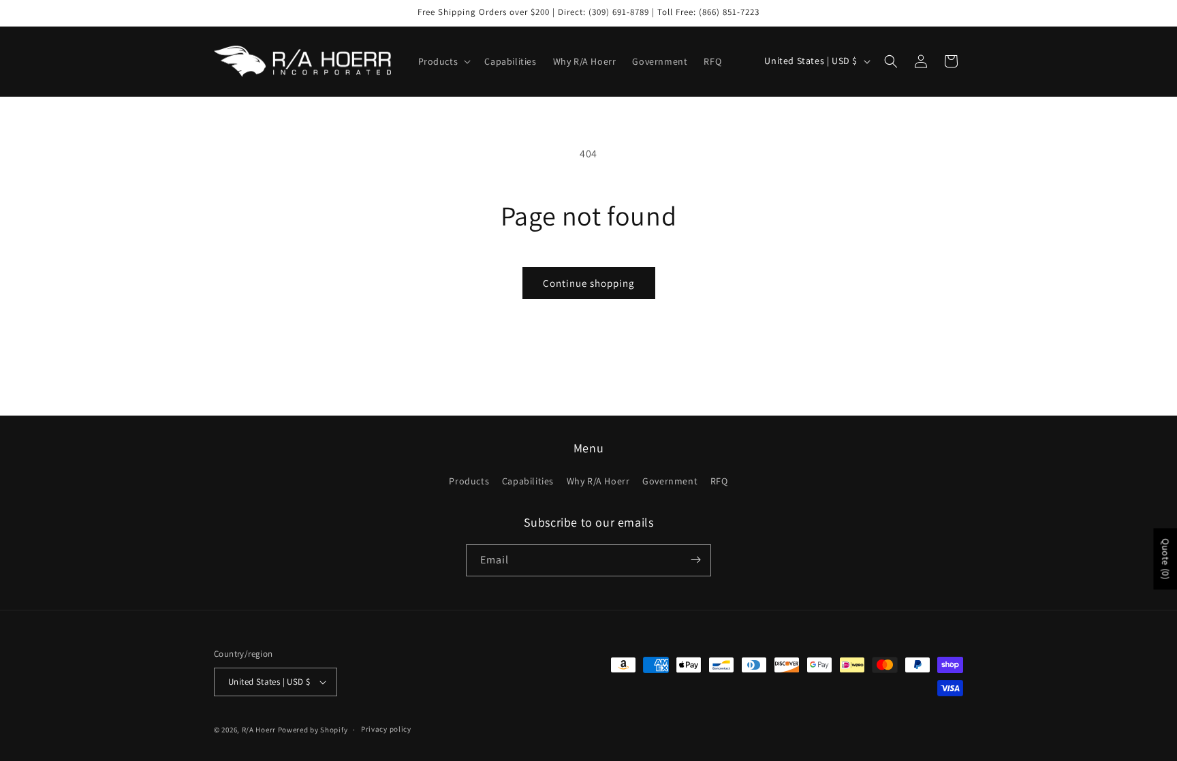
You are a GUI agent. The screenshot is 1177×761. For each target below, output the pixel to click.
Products (469, 482)
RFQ (719, 482)
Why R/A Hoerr (598, 482)
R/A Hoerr (259, 729)
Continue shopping (589, 283)
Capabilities (528, 482)
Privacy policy (386, 729)
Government (669, 482)
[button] (443, 61)
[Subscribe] (695, 560)
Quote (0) (1165, 558)
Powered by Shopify (313, 729)
